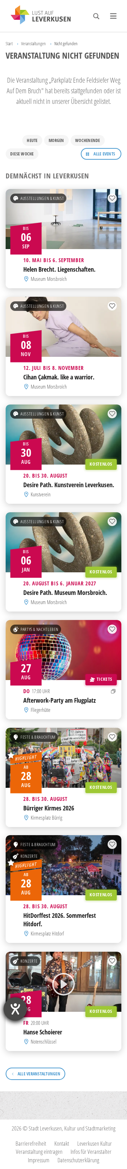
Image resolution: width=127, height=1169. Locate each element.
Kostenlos (101, 464)
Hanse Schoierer (42, 1031)
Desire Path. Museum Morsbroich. (65, 592)
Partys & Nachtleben (39, 629)
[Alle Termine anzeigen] (113, 691)
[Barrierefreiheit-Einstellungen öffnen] (15, 1009)
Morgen (56, 140)
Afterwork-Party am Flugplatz (59, 700)
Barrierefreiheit (31, 1143)
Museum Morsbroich (49, 278)
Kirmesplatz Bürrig (46, 817)
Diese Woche (22, 154)
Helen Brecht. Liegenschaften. (59, 269)
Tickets (104, 679)
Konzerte (29, 856)
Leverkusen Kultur (94, 1143)
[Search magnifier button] (96, 16)
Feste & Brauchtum (38, 737)
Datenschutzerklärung (78, 1160)
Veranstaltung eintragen (39, 1151)
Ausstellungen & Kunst (42, 198)
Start (9, 43)
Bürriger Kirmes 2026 (48, 807)
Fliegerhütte (40, 709)
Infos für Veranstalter (91, 1151)
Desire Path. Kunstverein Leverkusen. (68, 484)
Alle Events (104, 154)
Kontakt (61, 1143)
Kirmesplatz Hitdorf (47, 933)
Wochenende (87, 140)
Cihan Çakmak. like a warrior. (59, 377)
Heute (32, 140)
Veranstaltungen (33, 43)
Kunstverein (40, 494)
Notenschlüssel (43, 1041)
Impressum (38, 1160)
